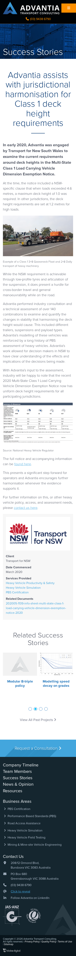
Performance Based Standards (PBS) (31, 816)
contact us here (25, 508)
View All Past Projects (37, 720)
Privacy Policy (32, 941)
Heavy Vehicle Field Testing (26, 837)
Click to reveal (20, 891)
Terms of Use (65, 941)
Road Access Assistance (24, 823)
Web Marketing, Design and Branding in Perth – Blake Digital (11, 950)
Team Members (17, 771)
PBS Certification (17, 592)
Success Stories (17, 778)
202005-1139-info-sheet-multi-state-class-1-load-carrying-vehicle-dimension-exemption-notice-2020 (36, 608)
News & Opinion (18, 784)
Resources (12, 791)
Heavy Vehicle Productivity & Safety (30, 583)
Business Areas (17, 801)
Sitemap (8, 944)
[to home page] (31, 8)
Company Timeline (20, 765)
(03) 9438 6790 (40, 19)
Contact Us (13, 856)
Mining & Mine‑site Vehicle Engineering (34, 845)
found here (22, 464)
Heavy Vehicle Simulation (23, 588)
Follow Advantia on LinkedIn (30, 898)
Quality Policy (48, 941)
